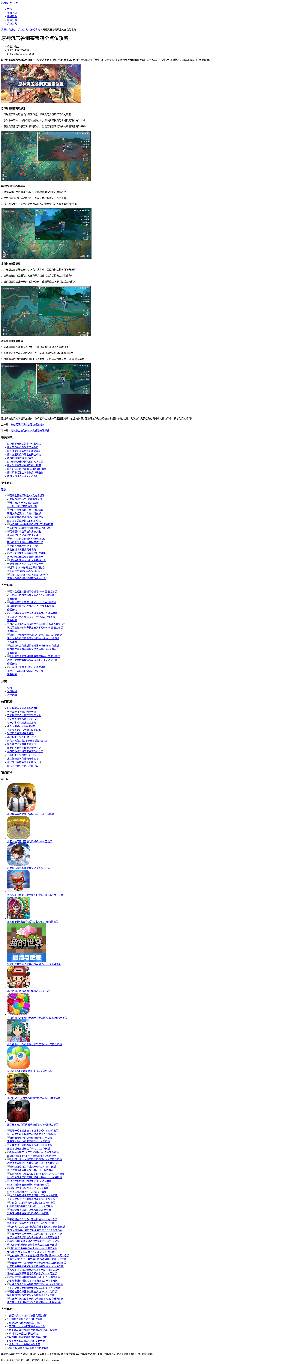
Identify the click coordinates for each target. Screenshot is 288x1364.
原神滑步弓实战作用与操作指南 (24, 465)
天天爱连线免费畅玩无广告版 (22, 719)
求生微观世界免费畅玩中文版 (22, 758)
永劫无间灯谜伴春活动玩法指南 (27, 424)
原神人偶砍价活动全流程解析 (22, 476)
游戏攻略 (35, 29)
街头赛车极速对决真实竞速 (21, 744)
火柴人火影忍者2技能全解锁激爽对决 (27, 740)
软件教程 (12, 695)
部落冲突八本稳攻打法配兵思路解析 (28, 1315)
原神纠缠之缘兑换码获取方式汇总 (25, 462)
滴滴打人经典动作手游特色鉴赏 (24, 748)
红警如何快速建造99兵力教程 (24, 1323)
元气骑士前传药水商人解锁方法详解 (30, 430)
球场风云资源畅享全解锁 (20, 733)
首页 (9, 9)
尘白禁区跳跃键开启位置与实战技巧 (28, 1337)
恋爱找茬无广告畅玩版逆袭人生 (24, 715)
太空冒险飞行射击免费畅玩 (21, 712)
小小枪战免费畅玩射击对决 (21, 737)
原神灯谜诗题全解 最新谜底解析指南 (26, 469)
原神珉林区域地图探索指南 (21, 458)
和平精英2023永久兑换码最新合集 (27, 1341)
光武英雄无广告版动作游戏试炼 (24, 730)
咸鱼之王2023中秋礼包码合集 (24, 1344)
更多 (3, 489)
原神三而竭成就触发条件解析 (22, 447)
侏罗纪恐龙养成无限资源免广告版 (25, 751)
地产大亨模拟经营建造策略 (21, 722)
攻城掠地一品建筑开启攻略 (23, 1333)
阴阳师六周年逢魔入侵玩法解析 (26, 1319)
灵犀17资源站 (8, 29)
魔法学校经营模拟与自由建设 (22, 766)
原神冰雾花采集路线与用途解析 (24, 451)
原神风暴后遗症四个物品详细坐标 (25, 472)
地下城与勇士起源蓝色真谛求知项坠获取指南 (33, 1330)
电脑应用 (12, 20)
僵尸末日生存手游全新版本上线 (24, 762)
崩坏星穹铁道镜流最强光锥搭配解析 (29, 1348)
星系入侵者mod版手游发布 (21, 726)
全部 (9, 688)
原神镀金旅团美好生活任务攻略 (24, 444)
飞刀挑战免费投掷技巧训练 (21, 755)
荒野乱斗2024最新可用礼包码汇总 (27, 1326)
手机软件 (12, 16)
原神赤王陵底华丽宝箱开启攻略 (24, 454)
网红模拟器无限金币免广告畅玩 (24, 708)
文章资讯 (12, 23)
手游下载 (12, 13)
